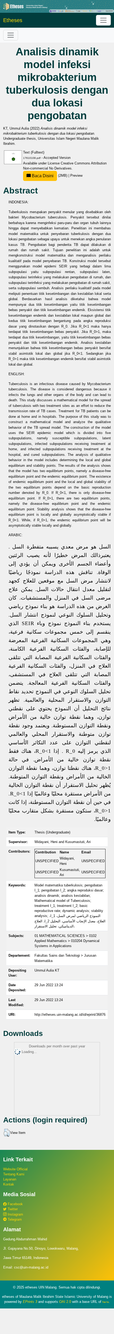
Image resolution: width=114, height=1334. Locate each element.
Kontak (8, 1184)
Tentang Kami (13, 1174)
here (105, 1301)
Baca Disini (42, 176)
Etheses (12, 20)
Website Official (15, 1169)
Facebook (15, 1204)
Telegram (14, 1219)
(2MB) (49, 175)
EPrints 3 (30, 1302)
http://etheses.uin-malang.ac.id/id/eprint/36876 (70, 1015)
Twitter (12, 1209)
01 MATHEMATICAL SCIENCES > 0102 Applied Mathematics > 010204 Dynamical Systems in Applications (66, 941)
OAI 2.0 (65, 1302)
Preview (76, 175)
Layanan (9, 1179)
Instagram (15, 1214)
